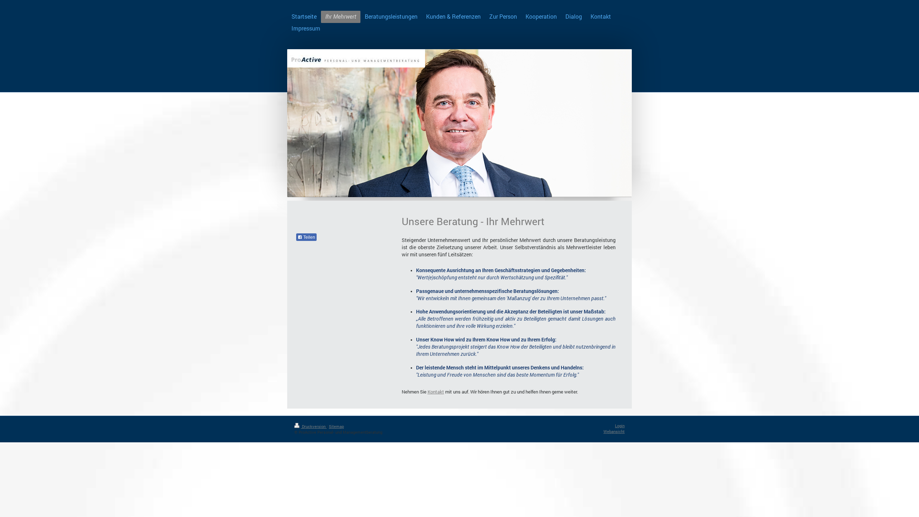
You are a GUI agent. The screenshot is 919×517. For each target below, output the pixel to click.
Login (620, 425)
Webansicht (614, 431)
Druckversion (314, 426)
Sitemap (336, 426)
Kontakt (436, 392)
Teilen (308, 237)
